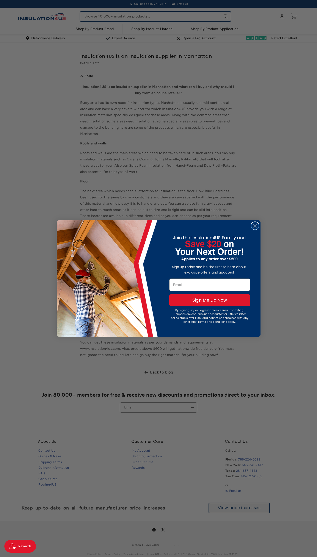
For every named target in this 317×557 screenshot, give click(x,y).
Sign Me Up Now (209, 300)
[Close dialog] (255, 225)
